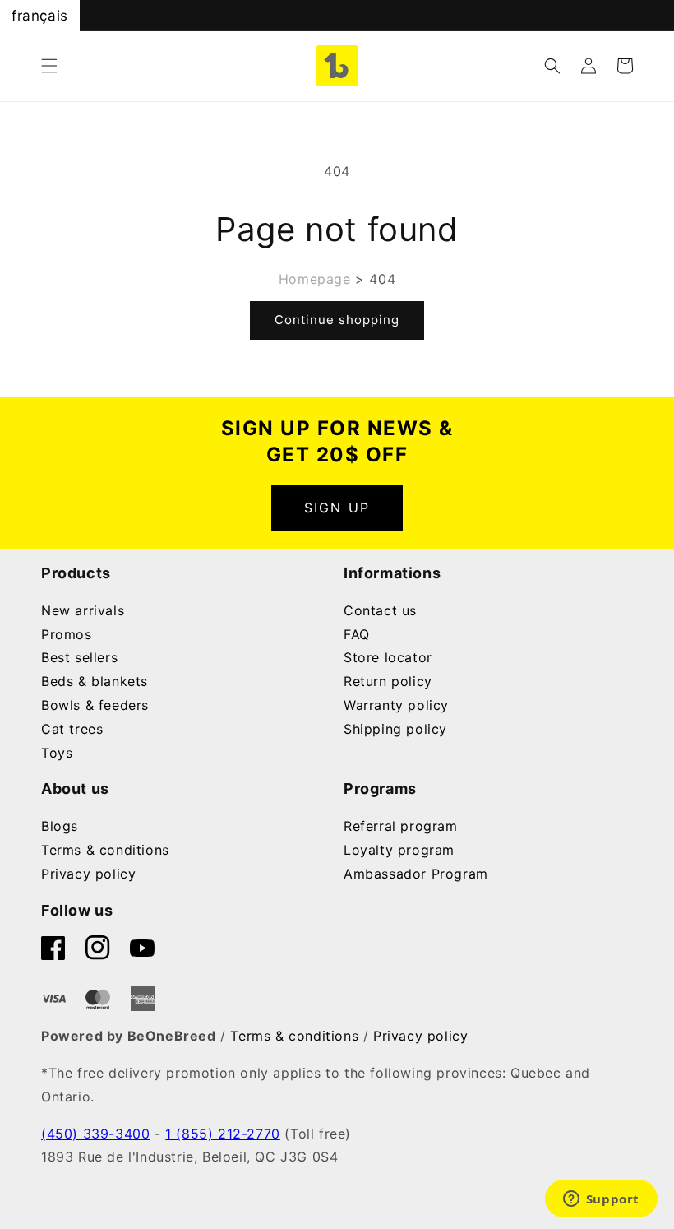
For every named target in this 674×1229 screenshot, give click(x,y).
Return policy (388, 681)
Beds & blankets (94, 681)
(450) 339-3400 (95, 1133)
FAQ (357, 634)
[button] (49, 66)
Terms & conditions (105, 850)
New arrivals (82, 610)
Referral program (401, 826)
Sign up (337, 507)
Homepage (315, 279)
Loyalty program (399, 850)
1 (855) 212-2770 (222, 1133)
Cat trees (72, 729)
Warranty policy (396, 705)
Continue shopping (337, 319)
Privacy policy (88, 873)
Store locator (388, 657)
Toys (56, 752)
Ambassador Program (416, 873)
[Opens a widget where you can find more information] (601, 1200)
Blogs (59, 826)
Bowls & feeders (95, 705)
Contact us (380, 610)
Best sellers (79, 657)
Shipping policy (395, 729)
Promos (66, 634)
